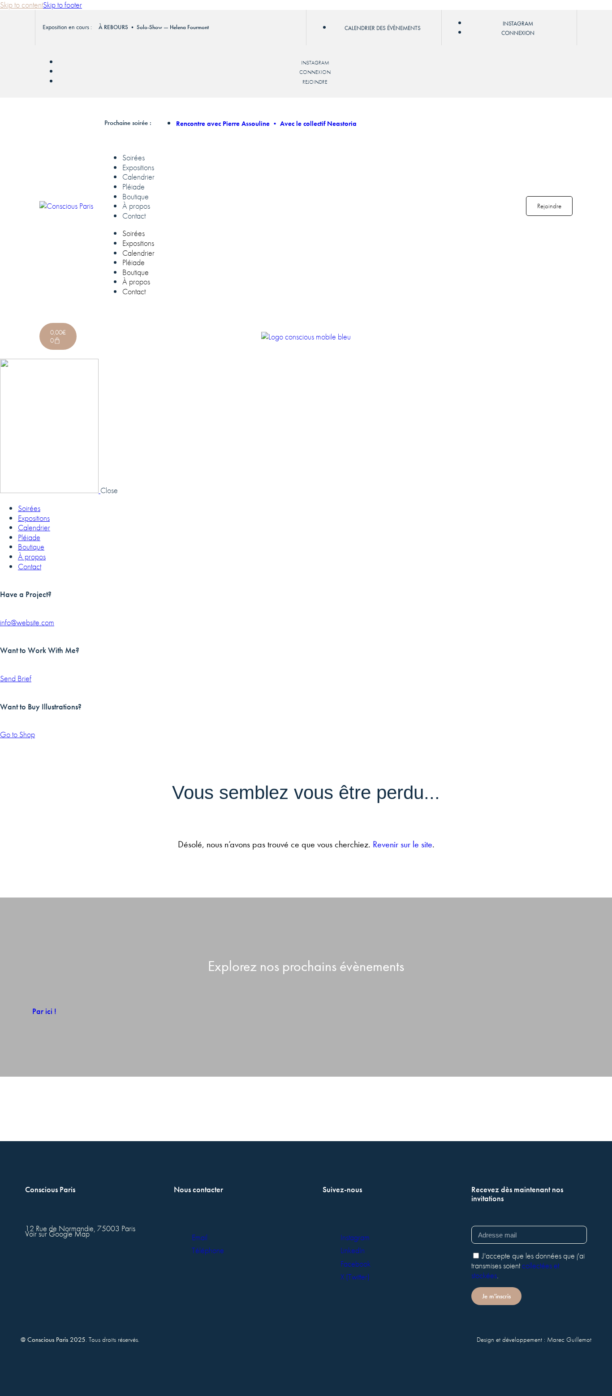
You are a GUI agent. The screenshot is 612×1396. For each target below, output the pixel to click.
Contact (134, 215)
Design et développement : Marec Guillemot (534, 1339)
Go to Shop (17, 734)
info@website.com (27, 622)
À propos (136, 206)
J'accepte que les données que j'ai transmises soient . (528, 1265)
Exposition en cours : (67, 27)
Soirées (133, 157)
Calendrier (138, 177)
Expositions (138, 167)
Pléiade (133, 186)
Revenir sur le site (402, 844)
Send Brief (15, 678)
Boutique (135, 196)
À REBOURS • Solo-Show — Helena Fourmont (154, 27)
